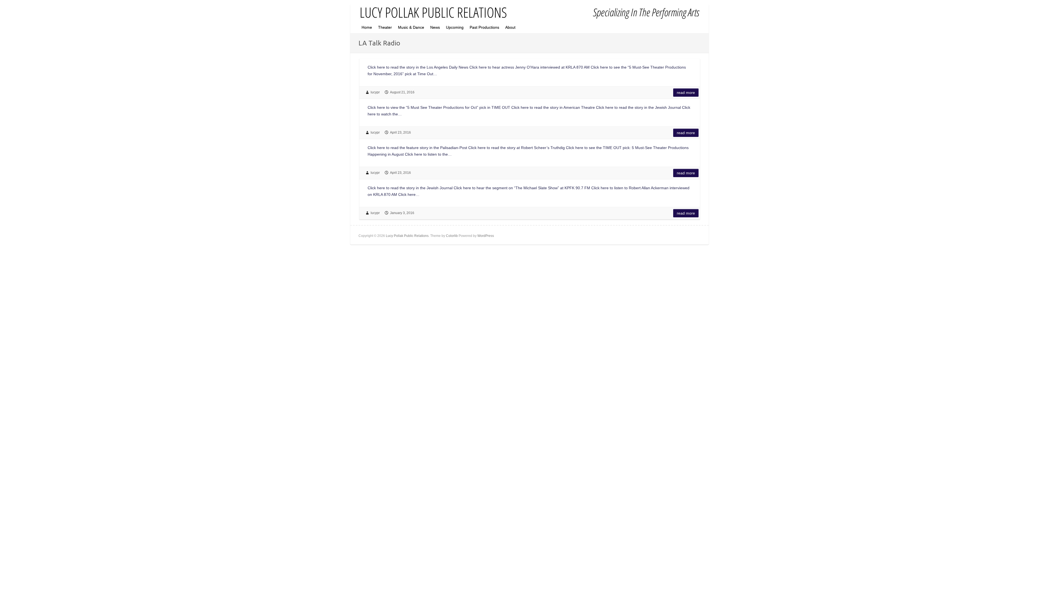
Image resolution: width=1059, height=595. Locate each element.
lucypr (375, 92)
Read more (686, 92)
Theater (385, 27)
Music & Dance (411, 27)
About (510, 27)
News (435, 27)
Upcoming (455, 27)
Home (367, 27)
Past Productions (484, 27)
